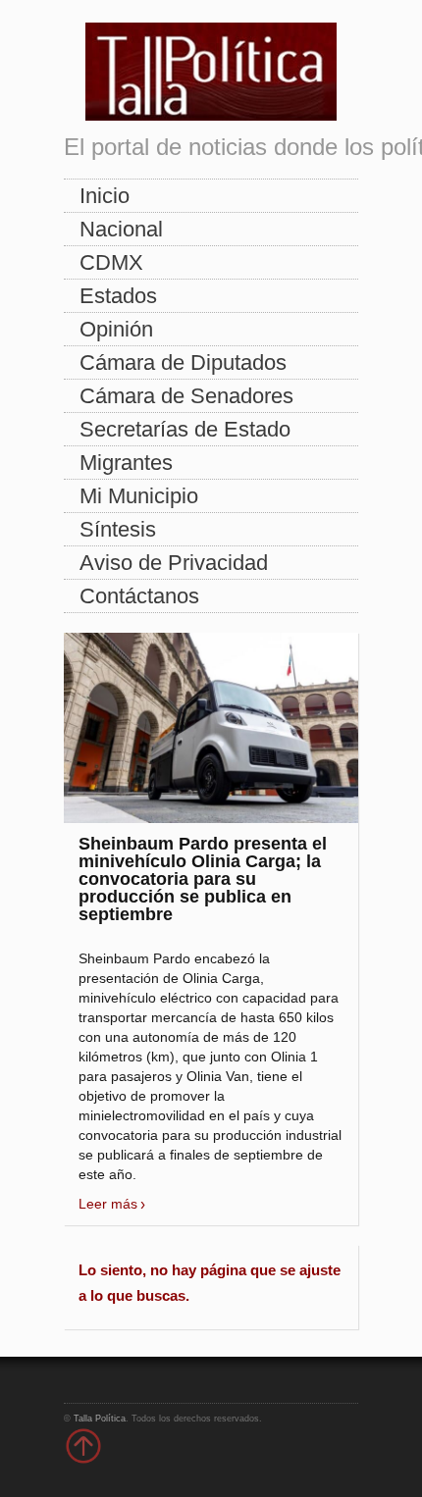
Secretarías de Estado (184, 429)
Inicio (104, 195)
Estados (118, 296)
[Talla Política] (211, 67)
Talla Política (100, 1418)
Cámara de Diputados (183, 362)
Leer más (108, 1204)
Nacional (121, 229)
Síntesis (117, 529)
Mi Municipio (138, 496)
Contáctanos (139, 596)
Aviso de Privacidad (173, 562)
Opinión (116, 329)
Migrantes (126, 462)
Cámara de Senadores (186, 396)
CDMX (111, 262)
